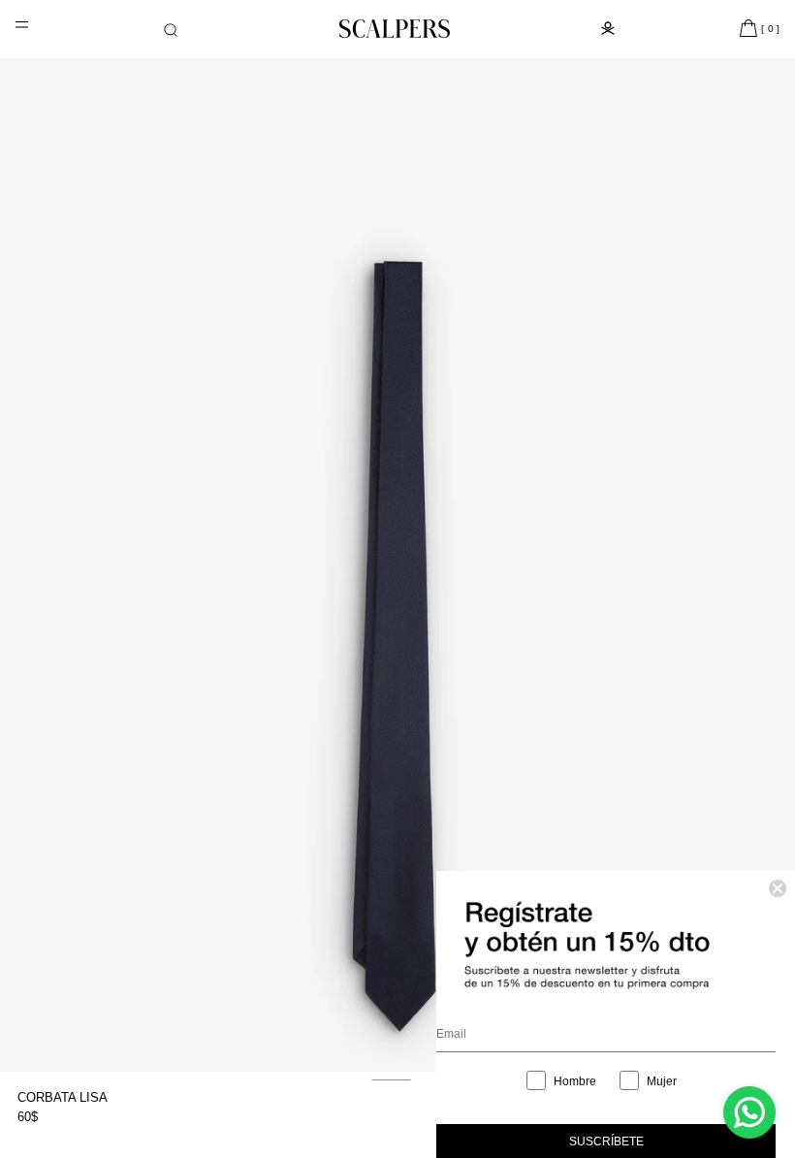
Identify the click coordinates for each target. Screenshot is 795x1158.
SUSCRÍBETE (606, 1141)
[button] (170, 30)
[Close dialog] (777, 888)
